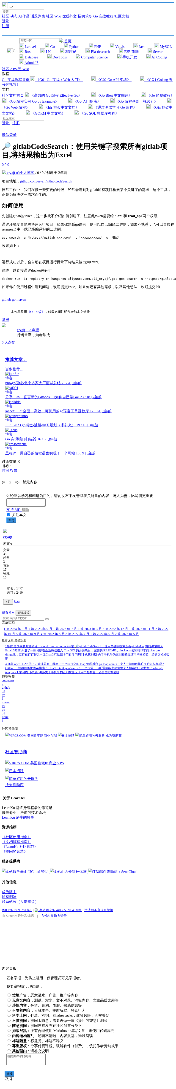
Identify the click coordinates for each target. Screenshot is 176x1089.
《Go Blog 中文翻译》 (114, 95)
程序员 (70, 52)
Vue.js (119, 47)
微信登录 (9, 135)
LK (48, 52)
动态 (14, 16)
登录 (5, 21)
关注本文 (19, 515)
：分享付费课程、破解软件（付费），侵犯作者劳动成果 (65, 1046)
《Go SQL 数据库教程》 (99, 113)
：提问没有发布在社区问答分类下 (47, 1026)
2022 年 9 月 (28, 634)
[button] (47, 619)
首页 (67, 41)
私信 (17, 602)
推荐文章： (16, 359)
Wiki (25, 69)
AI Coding (159, 57)
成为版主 (9, 892)
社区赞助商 (16, 751)
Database (31, 57)
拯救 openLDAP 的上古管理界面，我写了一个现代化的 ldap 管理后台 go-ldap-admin (61, 664)
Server (157, 52)
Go (52, 47)
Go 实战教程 (103, 16)
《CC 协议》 (36, 312)
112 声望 (32, 330)
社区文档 (121, 16)
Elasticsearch (100, 52)
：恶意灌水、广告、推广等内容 (45, 995)
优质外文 (70, 16)
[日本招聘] (66, 735)
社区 (6, 16)
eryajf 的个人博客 (20, 173)
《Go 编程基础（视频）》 (137, 101)
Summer (11, 916)
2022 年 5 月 (127, 634)
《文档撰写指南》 (16, 842)
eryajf (21, 330)
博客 (9, 378)
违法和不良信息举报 (98, 910)
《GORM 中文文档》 (48, 113)
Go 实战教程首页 (16, 80)
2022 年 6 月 (102, 634)
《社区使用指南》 (16, 837)
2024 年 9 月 (16, 629)
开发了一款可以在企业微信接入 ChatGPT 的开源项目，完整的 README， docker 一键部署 (77, 650)
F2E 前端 (131, 52)
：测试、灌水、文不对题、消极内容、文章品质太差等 (65, 1000)
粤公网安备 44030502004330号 (60, 910)
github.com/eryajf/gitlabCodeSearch (46, 181)
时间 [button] (5, 470)
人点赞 (8, 342)
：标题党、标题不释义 (37, 1041)
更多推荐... (14, 369)
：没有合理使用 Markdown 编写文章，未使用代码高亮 (63, 1031)
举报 (9, 1073)
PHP (97, 47)
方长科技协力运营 (54, 916)
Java (142, 47)
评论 (11, 520)
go (14, 299)
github (6, 299)
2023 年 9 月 (40, 629)
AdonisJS (31, 63)
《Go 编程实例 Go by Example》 (33, 101)
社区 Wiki (54, 16)
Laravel (30, 47)
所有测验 (9, 897)
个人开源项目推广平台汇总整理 (140, 664)
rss (3, 696)
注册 (5, 26)
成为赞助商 (114, 735)
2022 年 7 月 (78, 634)
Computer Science (94, 57)
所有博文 (9, 613)
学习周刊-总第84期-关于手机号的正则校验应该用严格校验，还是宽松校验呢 (68, 672)
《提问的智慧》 (15, 851)
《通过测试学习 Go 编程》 (115, 107)
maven (21, 299)
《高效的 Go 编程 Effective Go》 (56, 95)
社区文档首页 (13, 95)
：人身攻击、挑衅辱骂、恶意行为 (48, 1010)
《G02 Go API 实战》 (114, 80)
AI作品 (24, 16)
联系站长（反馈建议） (20, 902)
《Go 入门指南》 (87, 101)
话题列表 (38, 16)
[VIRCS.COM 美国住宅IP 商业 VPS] (31, 735)
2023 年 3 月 (90, 629)
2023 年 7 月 (65, 629)
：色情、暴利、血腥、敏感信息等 (47, 1005)
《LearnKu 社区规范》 (20, 847)
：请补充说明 (30, 1051)
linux (5, 718)
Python (74, 47)
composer (8, 682)
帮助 (25, 510)
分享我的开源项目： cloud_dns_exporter (36, 646)
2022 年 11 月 (142, 629)
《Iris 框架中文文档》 (61, 107)
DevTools (60, 57)
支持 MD (14, 510)
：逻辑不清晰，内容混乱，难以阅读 (52, 1036)
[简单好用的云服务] (90, 735)
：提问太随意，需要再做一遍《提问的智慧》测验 (59, 1021)
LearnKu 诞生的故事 (18, 817)
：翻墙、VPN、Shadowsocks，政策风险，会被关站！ (62, 1015)
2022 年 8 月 (53, 634)
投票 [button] (13, 470)
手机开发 (129, 57)
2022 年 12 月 (116, 629)
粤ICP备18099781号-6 (17, 910)
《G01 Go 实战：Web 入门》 (59, 80)
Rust (28, 52)
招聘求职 (85, 16)
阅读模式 (23, 613)
